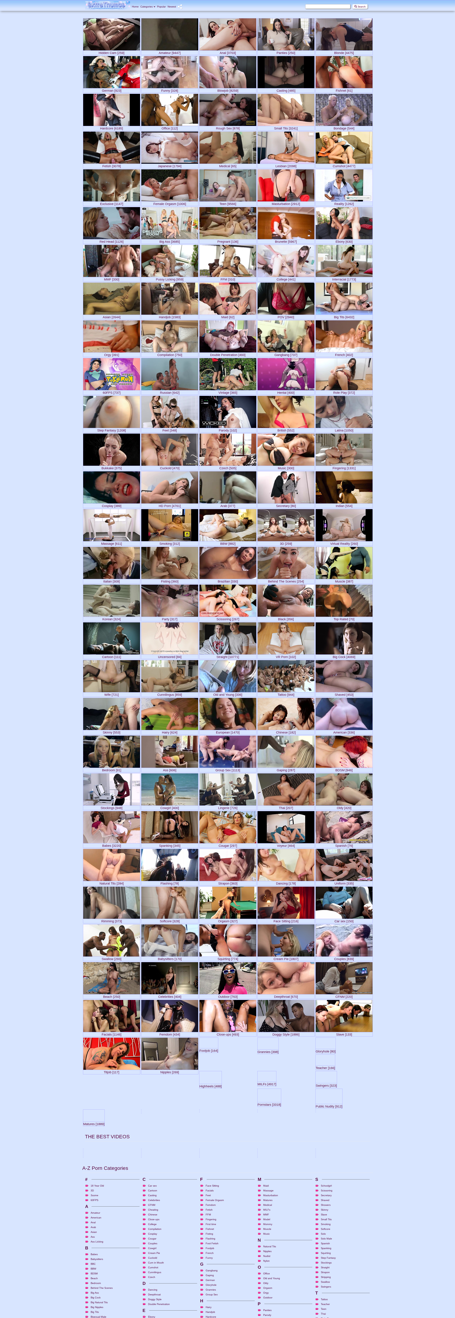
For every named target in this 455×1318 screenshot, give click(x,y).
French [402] (344, 354)
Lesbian (106, 1258)
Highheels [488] (170, 1109)
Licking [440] (344, 1185)
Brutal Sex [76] (344, 1147)
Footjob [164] (227, 1071)
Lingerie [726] (227, 807)
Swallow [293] (111, 958)
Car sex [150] (344, 920)
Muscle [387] (344, 581)
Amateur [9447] (170, 52)
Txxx (309, 1268)
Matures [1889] (169, 1147)
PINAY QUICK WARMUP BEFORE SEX (335, 1290)
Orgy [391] (111, 354)
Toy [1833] (111, 1222)
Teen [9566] (228, 203)
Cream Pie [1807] (286, 958)
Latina (99, 1299)
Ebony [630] (344, 241)
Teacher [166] (111, 1109)
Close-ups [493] (228, 1034)
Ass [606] (169, 769)
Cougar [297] (228, 845)
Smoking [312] (169, 543)
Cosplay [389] (111, 505)
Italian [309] (111, 581)
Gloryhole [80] (344, 1071)
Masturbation (289, 1299)
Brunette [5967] (286, 241)
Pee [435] (286, 1147)
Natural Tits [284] (112, 883)
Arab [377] (227, 505)
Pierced (106, 1285)
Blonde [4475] (344, 52)
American (91, 1299)
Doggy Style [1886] (285, 1034)
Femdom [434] (169, 1034)
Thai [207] (286, 807)
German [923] (111, 90)
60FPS (213, 1258)
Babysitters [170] (170, 958)
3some (148, 1258)
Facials (339, 1285)
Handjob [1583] (170, 316)
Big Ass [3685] (169, 241)
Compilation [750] (169, 354)
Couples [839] (344, 958)
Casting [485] (286, 90)
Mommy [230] (227, 1185)
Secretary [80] (286, 505)
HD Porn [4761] (170, 505)
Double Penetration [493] (227, 354)
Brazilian (155, 1272)
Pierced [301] (111, 1185)
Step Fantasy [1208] (111, 430)
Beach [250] (111, 996)
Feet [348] (169, 430)
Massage (330, 1258)
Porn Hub (133, 1254)
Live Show (278, 1299)
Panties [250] (286, 52)
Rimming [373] (111, 920)
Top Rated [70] (344, 618)
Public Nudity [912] (111, 1147)
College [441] (286, 279)
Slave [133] (344, 1034)
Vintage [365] (227, 392)
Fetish (90, 1258)
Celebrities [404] (169, 996)
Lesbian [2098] (285, 165)
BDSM (206, 1285)
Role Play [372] (344, 392)
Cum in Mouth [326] (286, 1222)
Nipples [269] (169, 1071)
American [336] (344, 732)
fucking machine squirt (211, 1276)
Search (361, 6)
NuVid (193, 1268)
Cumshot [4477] (344, 165)
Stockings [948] (111, 807)
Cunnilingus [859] (169, 694)
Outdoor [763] (228, 996)
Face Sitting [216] (286, 920)
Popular (161, 6)
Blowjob (155, 1258)
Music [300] (286, 467)
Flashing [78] (169, 883)
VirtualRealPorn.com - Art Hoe (273, 1250)
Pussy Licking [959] (169, 279)
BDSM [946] (344, 769)
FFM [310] (228, 279)
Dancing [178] (286, 883)
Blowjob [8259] (227, 90)
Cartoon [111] (111, 656)
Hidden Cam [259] (111, 52)
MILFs (338, 1258)
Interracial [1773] (344, 279)
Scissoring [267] (227, 618)
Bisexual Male (232, 1258)
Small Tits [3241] (286, 128)
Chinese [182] (286, 732)
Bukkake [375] (111, 467)
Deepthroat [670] (286, 996)
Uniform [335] (344, 883)
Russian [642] (170, 392)
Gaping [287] (286, 769)
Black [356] (286, 618)
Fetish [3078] (111, 165)
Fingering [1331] (344, 467)
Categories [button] (146, 6)
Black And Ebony (211, 1272)
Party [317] (169, 618)
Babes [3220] (111, 845)
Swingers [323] (285, 1109)
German (281, 1285)
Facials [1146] (111, 1034)
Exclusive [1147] (111, 203)
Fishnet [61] (344, 90)
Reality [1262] (344, 203)
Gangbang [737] (285, 354)
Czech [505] (227, 467)
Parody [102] (228, 430)
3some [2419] (344, 1222)
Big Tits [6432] (344, 316)
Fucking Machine (224, 1285)
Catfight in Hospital (93, 1250)
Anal (147, 1285)
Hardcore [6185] (111, 128)
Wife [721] (111, 694)
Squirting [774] (228, 958)
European (333, 1272)
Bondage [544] (344, 128)
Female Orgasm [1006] (169, 203)
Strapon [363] (227, 883)
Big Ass (159, 1285)
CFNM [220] (344, 996)
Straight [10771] (227, 656)
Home (135, 6)
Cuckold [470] (170, 467)
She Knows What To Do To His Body (334, 1250)
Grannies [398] (285, 1071)
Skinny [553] (111, 732)
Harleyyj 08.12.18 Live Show (272, 1290)
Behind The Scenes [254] (286, 581)
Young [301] (227, 1147)
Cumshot (324, 1272)
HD (230, 1272)
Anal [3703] (228, 52)
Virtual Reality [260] (344, 543)
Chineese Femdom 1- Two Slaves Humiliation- (107, 1263)
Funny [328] (169, 90)
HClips (367, 1294)
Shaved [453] (344, 694)
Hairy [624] (169, 732)
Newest (172, 6)
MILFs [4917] (227, 1109)
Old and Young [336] (227, 694)
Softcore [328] (170, 920)
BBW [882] (227, 543)
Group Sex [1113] (227, 769)
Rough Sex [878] (228, 128)
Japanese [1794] (169, 165)
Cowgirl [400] (169, 807)
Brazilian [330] (228, 581)
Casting (273, 1285)
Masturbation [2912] (286, 203)
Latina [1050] (344, 430)
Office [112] (170, 128)
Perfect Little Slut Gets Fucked (99, 1276)
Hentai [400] (286, 392)
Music (344, 1258)
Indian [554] (344, 505)
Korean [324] (111, 618)
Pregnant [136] (227, 241)
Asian (96, 1272)
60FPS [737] (112, 392)
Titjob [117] (111, 1071)
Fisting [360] (169, 581)
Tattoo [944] (286, 694)
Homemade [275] (169, 1185)
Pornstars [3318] (344, 1109)
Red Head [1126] (112, 241)
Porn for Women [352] (286, 1185)
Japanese (98, 1258)
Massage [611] (111, 543)
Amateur (265, 1285)
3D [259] (286, 543)
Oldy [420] (344, 807)
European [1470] (228, 732)
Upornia (250, 1281)
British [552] (285, 430)
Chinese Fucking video (269, 1263)
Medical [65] (227, 165)
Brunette (163, 1258)
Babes (275, 1258)
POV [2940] (286, 316)
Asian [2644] (112, 316)
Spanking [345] (169, 845)
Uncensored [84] (169, 656)
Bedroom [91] (111, 769)
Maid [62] (227, 316)
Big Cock (221, 1258)
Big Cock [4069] (344, 656)
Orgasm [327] (227, 920)
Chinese (271, 1272)
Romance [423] (170, 1222)
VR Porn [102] (286, 656)
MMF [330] (111, 279)
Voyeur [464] (286, 845)
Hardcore (164, 1272)
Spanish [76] (344, 845)
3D (263, 1258)
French (341, 1272)
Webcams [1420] (228, 1222)
